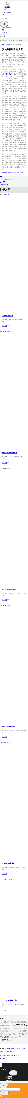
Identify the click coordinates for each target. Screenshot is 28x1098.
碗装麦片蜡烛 (6, 172)
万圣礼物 (13, 1031)
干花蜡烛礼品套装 (9, 1000)
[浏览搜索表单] (4, 24)
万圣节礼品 (22, 1037)
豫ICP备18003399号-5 (7, 1052)
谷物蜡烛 (14, 172)
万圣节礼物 (23, 1028)
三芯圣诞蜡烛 (12, 1022)
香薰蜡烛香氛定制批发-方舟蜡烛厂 (15, 1048)
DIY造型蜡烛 (11, 1025)
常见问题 (7, 7)
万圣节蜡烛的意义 (9, 589)
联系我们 (7, 9)
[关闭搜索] (4, 1085)
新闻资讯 (7, 2)
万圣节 (12, 1034)
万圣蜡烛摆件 (4, 1028)
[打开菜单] (2, 35)
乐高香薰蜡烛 (4, 1031)
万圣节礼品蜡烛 (14, 1028)
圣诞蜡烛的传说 (8, 726)
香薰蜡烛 (8, 74)
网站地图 (2, 1058)
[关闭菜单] (1, 1065)
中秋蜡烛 (3, 1022)
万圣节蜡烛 (22, 1025)
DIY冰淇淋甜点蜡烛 (5, 178)
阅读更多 (5, 326)
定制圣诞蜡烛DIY (9, 863)
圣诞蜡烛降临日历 (9, 452)
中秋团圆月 (5, 1034)
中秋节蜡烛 (5, 1040)
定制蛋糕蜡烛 (4, 183)
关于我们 (7, 4)
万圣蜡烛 (20, 1022)
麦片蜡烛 (20, 172)
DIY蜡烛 (5, 1037)
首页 (6, 18)
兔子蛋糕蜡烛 (7, 315)
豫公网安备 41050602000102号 (10, 1055)
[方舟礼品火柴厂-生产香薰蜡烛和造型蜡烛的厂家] (6, 15)
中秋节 (17, 1034)
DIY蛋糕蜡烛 (13, 1037)
